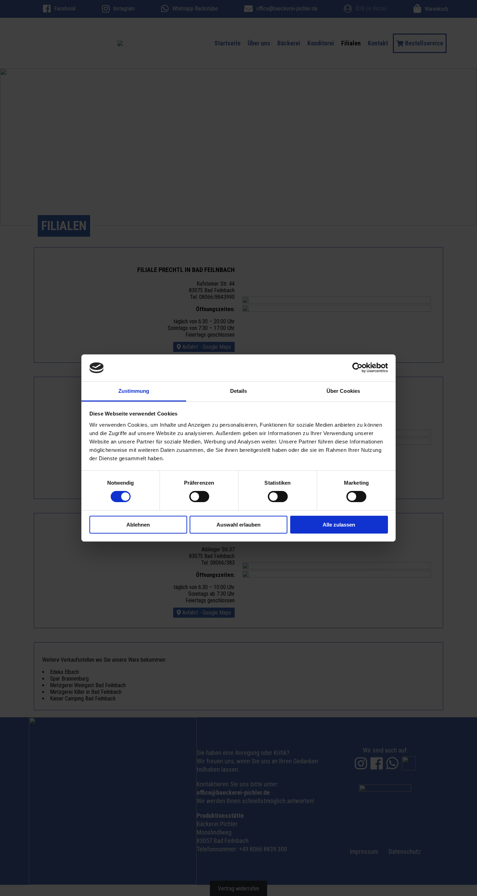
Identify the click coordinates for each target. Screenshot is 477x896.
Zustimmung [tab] (133, 391)
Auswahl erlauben (238, 525)
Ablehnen (138, 525)
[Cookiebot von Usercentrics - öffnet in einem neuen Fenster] (357, 367)
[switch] (199, 496)
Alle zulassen (339, 525)
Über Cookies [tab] (343, 391)
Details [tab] (238, 391)
